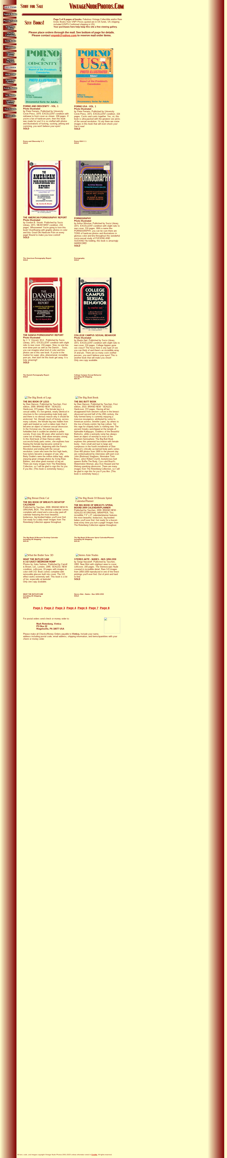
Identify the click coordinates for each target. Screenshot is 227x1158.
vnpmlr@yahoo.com (64, 35)
